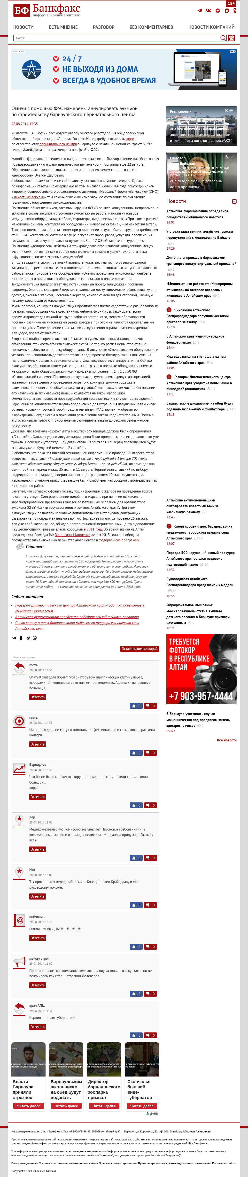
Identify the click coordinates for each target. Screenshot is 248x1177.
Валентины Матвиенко (72, 534)
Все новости (227, 740)
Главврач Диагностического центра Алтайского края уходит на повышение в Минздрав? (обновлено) (199, 383)
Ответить (38, 697)
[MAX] (227, 10)
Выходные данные (24, 1163)
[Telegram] (200, 10)
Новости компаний (211, 27)
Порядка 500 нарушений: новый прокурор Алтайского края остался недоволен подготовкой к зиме (200, 558)
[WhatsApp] (35, 638)
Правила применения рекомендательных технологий (174, 1163)
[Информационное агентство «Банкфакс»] (46, 10)
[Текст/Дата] (231, 38)
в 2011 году (93, 529)
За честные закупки (28, 197)
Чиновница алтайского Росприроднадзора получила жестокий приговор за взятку (197, 316)
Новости (23, 27)
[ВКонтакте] (209, 10)
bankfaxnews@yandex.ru (194, 1131)
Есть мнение (63, 27)
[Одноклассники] (235, 10)
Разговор (104, 27)
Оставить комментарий (140, 648)
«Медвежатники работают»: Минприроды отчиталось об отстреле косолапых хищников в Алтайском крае (199, 289)
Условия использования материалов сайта (67, 1163)
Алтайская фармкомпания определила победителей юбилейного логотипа (77, 616)
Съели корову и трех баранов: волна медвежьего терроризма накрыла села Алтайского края (199, 532)
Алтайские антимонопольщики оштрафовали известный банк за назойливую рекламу (192, 506)
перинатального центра (58, 144)
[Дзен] (218, 10)
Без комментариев (151, 27)
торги (129, 138)
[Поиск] (223, 38)
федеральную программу (119, 540)
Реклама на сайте (223, 1163)
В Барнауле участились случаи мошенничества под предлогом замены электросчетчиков (198, 719)
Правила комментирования (117, 1163)
